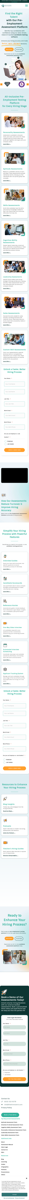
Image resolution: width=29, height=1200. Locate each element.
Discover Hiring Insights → (10, 855)
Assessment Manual (7, 1144)
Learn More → (7, 144)
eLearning (4, 1161)
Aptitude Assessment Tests (9, 1122)
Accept (14, 1194)
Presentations (5, 1172)
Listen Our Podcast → (9, 833)
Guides (3, 1164)
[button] (26, 1178)
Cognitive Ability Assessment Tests (11, 1127)
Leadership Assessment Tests (9, 1132)
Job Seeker (10, 444)
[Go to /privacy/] (14, 1099)
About (3, 1142)
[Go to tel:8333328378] (14, 1102)
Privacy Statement (20, 1198)
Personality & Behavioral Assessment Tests (13, 1130)
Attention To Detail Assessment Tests (12, 1125)
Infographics (4, 1167)
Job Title (7, 399)
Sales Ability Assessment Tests (10, 1135)
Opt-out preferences (9, 1198)
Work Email (8, 410)
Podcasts (4, 1169)
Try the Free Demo (14, 1079)
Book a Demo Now (15, 450)
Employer (10, 441)
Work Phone (8, 422)
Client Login (4, 1147)
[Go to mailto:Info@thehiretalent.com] (14, 1105)
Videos (3, 1174)
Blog (2, 1159)
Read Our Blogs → (8, 811)
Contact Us (4, 1149)
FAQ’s (2, 1152)
